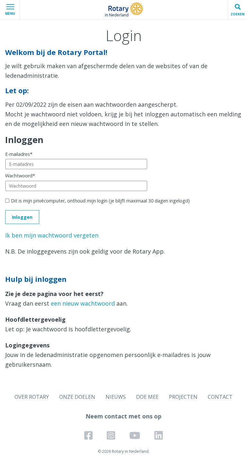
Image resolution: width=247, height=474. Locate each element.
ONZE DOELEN (77, 396)
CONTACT (220, 396)
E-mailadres (18, 154)
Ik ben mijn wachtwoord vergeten (51, 235)
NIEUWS (115, 396)
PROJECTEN (183, 396)
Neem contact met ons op (123, 416)
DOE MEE (147, 396)
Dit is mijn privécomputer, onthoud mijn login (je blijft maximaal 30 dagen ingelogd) (100, 201)
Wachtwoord (20, 176)
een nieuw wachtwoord (83, 303)
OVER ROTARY (31, 396)
